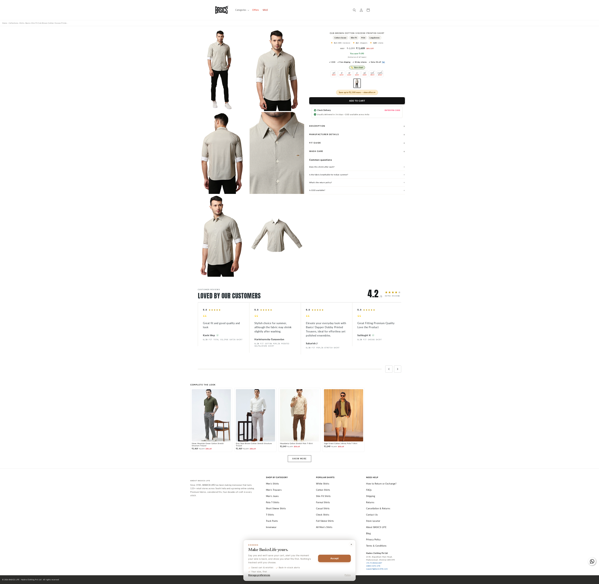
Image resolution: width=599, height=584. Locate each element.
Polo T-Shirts (272, 502)
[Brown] (357, 83)
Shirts (21, 23)
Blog (368, 533)
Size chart (357, 67)
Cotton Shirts (323, 490)
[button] (241, 10)
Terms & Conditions (376, 545)
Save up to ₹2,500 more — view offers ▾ (357, 92)
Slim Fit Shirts (323, 496)
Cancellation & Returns (378, 508)
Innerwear (271, 527)
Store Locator (373, 521)
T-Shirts (270, 514)
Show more (299, 458)
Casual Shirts (323, 508)
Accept (334, 558)
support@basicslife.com (377, 569)
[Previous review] (388, 369)
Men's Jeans (272, 496)
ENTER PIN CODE (392, 110)
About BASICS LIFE (376, 527)
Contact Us (372, 514)
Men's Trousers (274, 490)
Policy (348, 575)
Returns (370, 502)
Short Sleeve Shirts (276, 508)
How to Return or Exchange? (381, 483)
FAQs (369, 490)
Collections (13, 23)
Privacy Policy (373, 539)
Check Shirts (322, 514)
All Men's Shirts (324, 527)
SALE (265, 10)
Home (4, 23)
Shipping (370, 496)
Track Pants (272, 521)
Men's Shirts (272, 483)
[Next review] (397, 369)
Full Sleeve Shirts (325, 521)
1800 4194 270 (373, 566)
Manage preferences (259, 575)
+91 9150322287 (374, 563)
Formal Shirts (323, 502)
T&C (383, 62)
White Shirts (322, 483)
